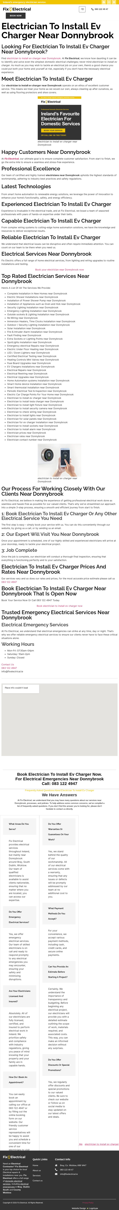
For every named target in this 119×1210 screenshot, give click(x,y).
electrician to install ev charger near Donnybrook (34, 58)
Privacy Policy (88, 1203)
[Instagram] (109, 2)
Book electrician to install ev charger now (59, 605)
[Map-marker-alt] (114, 2)
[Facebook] (104, 2)
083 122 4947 (9, 581)
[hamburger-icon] (82, 9)
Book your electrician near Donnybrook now (59, 269)
